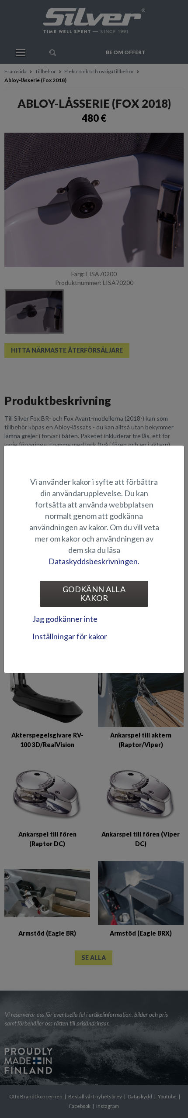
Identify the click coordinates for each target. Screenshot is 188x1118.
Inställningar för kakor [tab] (69, 636)
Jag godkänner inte (64, 619)
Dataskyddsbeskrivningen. (94, 561)
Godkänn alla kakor (94, 593)
